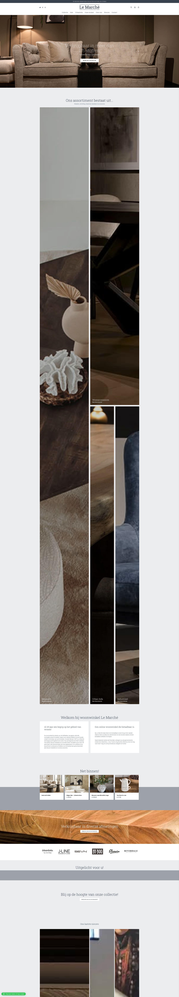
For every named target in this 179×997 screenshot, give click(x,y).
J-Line (109, 742)
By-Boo (120, 742)
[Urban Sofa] (102, 555)
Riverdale (112, 740)
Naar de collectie (89, 64)
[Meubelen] (64, 405)
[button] (89, 831)
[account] (135, 7)
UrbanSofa (104, 742)
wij (64, 746)
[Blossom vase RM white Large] (102, 784)
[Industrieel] (127, 555)
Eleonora (125, 742)
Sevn (129, 742)
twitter (124, 743)
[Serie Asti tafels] (52, 784)
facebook (112, 743)
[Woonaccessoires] (114, 256)
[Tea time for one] (127, 784)
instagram (118, 743)
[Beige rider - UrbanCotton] (77, 784)
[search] (131, 7)
